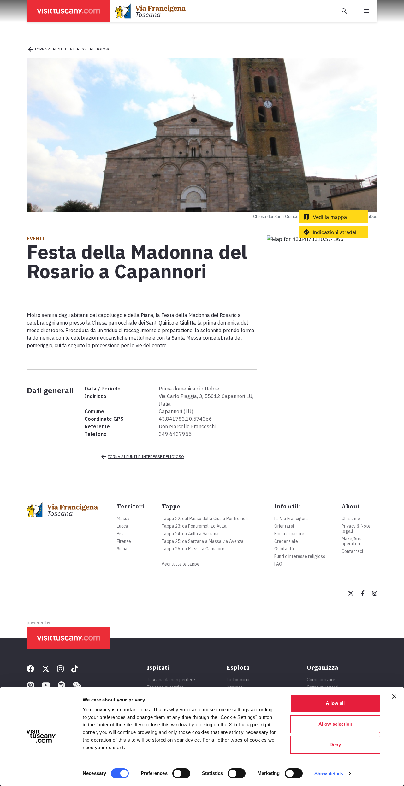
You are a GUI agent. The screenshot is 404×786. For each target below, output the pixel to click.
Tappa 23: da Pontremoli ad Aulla (194, 526)
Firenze (124, 541)
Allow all (335, 703)
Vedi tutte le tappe (180, 564)
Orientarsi (284, 526)
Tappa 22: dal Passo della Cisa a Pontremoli (205, 518)
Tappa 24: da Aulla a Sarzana (190, 534)
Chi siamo (351, 518)
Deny (335, 744)
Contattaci (352, 551)
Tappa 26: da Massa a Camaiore (193, 549)
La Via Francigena (291, 518)
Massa (123, 518)
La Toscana (238, 679)
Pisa (121, 534)
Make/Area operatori (352, 541)
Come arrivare (321, 679)
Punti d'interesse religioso (299, 556)
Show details (328, 773)
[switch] (181, 773)
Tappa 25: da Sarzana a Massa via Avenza (203, 541)
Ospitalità (284, 549)
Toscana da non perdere (171, 679)
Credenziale (286, 541)
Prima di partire (289, 534)
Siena (122, 549)
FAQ (278, 564)
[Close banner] (394, 696)
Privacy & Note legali (356, 528)
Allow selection (335, 724)
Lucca (122, 526)
